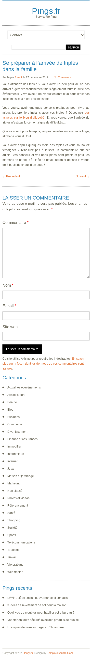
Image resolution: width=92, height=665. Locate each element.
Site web (10, 327)
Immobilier (14, 446)
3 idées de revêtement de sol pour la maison (36, 605)
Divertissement (17, 431)
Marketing (14, 483)
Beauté (12, 402)
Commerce (14, 424)
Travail (11, 557)
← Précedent (11, 176)
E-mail (9, 306)
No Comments (62, 77)
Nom (7, 285)
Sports (11, 535)
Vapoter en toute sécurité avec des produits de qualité (43, 620)
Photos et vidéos (18, 498)
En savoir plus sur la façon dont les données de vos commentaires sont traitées (43, 363)
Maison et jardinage (20, 476)
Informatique (15, 454)
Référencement (17, 505)
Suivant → (83, 176)
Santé (11, 513)
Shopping (13, 520)
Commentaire (15, 222)
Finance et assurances (22, 439)
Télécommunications (21, 542)
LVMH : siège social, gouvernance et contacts (37, 598)
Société (12, 527)
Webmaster (15, 572)
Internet (12, 461)
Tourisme (13, 550)
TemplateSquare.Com (60, 652)
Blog (10, 409)
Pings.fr (46, 10)
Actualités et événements (24, 387)
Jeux (10, 468)
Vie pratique (15, 564)
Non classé (14, 491)
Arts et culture (16, 395)
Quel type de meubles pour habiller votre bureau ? (40, 612)
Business (13, 417)
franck (19, 77)
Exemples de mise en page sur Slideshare (35, 627)
